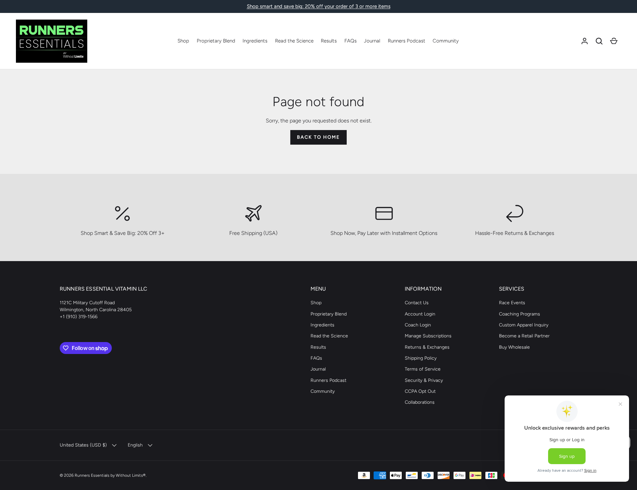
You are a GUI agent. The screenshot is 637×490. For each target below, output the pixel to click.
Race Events (512, 303)
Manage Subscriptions (428, 336)
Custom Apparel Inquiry (523, 325)
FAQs (350, 41)
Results (329, 41)
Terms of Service (423, 369)
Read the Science (294, 41)
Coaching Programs (519, 314)
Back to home (318, 137)
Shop (183, 41)
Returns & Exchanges (427, 347)
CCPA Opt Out (420, 391)
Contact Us (417, 303)
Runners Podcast (406, 41)
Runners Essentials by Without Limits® (110, 475)
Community (446, 41)
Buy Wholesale (514, 347)
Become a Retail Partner (524, 336)
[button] (599, 41)
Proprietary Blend (216, 41)
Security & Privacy (424, 380)
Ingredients (255, 41)
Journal (372, 41)
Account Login (420, 314)
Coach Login (418, 325)
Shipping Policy (421, 358)
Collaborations (420, 402)
